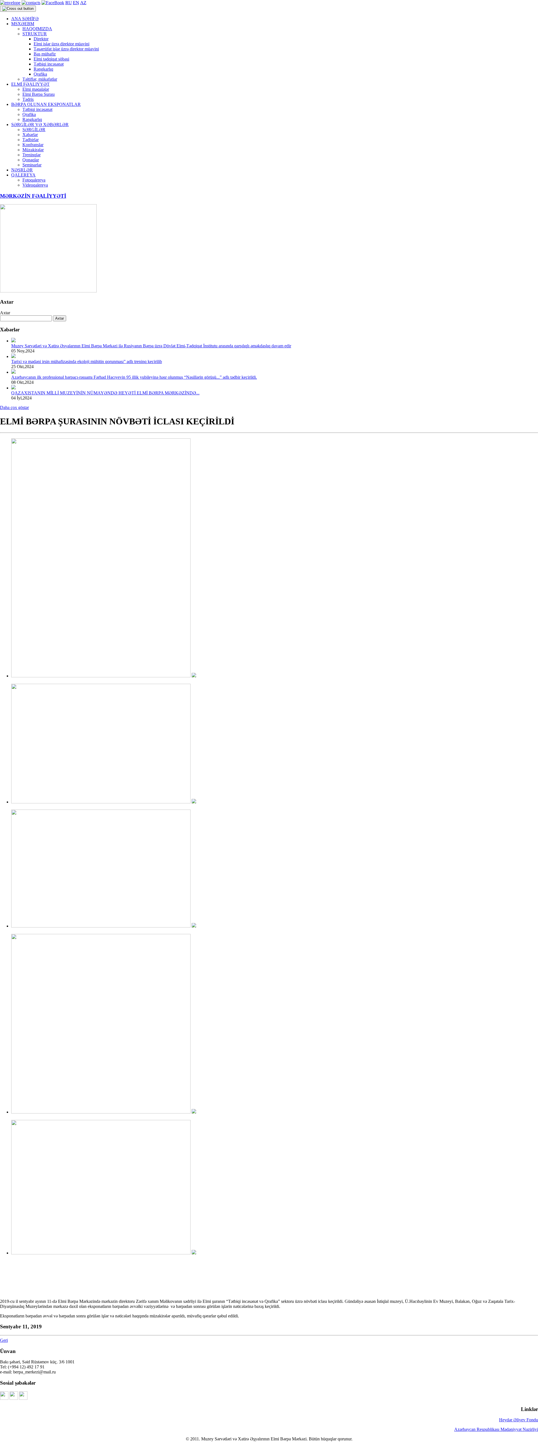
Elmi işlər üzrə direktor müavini (61, 43)
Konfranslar (32, 144)
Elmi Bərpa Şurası (38, 94)
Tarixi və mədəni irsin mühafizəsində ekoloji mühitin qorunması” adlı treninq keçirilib (86, 361)
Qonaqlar (30, 159)
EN (76, 2)
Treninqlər (31, 154)
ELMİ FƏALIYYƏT (30, 84)
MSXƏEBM (22, 23)
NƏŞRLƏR (22, 170)
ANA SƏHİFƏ (25, 18)
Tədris (28, 99)
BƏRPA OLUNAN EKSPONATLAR (46, 104)
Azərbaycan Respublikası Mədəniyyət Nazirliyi (496, 1429)
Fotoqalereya (33, 180)
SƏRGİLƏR (33, 129)
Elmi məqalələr (35, 89)
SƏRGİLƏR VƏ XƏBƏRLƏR (40, 124)
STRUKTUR (34, 33)
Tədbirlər (30, 139)
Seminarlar (31, 164)
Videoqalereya (35, 185)
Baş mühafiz (45, 54)
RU (68, 2)
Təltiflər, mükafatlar (39, 79)
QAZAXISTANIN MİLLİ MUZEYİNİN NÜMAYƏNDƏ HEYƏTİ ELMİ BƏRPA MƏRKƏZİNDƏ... (105, 392)
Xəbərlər (30, 134)
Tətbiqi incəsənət (49, 64)
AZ (83, 2)
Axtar (5, 312)
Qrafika (40, 74)
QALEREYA (23, 175)
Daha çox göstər (14, 407)
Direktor (41, 38)
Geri (4, 1340)
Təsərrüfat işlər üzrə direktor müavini (66, 49)
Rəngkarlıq (43, 69)
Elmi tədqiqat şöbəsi (51, 59)
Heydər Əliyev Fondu (518, 1419)
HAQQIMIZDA (37, 28)
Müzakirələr (33, 149)
